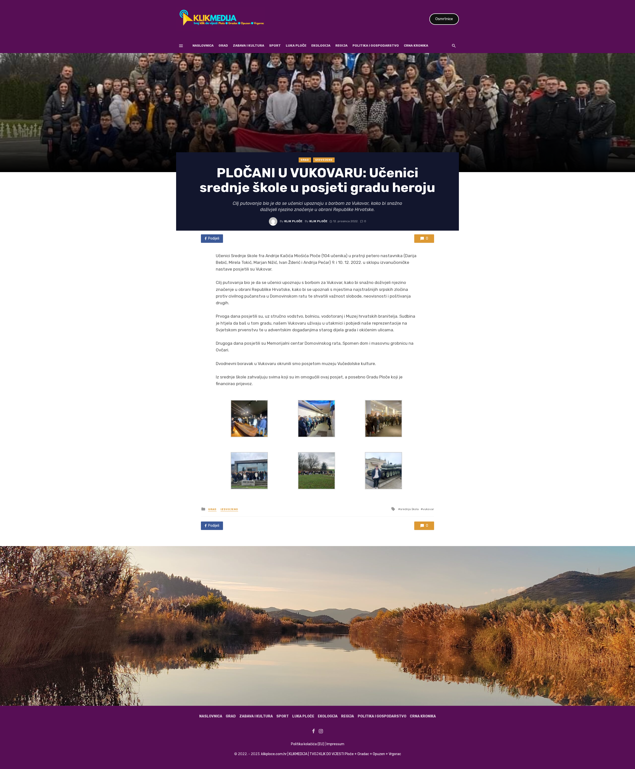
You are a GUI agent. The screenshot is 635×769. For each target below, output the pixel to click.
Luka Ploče (296, 45)
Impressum (335, 744)
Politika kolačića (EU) (307, 744)
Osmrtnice (444, 19)
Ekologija (320, 45)
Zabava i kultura (248, 45)
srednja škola (409, 509)
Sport (275, 45)
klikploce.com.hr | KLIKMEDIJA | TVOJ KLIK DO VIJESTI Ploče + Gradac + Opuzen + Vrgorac (331, 754)
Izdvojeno (324, 159)
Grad (223, 45)
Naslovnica (203, 45)
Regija (341, 45)
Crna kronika (416, 45)
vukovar (428, 509)
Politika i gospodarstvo (375, 45)
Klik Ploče (293, 221)
